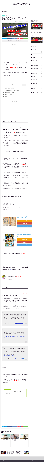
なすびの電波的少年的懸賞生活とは (12, 90)
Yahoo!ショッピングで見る (24, 226)
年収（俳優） (37, 73)
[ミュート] (40, 28)
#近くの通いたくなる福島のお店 (16, 336)
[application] (36, 26)
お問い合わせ (32, 9)
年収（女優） (37, 76)
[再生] (32, 28)
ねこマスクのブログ (22, 4)
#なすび (7, 336)
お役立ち (17, 9)
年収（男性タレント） (37, 89)
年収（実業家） (37, 83)
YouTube (37, 49)
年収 (11, 9)
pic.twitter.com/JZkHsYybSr (9, 355)
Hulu (11, 269)
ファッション (37, 60)
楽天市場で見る (24, 223)
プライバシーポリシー (5, 460)
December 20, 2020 (19, 358)
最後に (6, 96)
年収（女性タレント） (37, 80)
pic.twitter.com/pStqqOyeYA (12, 337)
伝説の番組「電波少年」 (10, 88)
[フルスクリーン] (41, 28)
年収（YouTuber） (37, 68)
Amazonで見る (24, 220)
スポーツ (24, 9)
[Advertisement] (15, 53)
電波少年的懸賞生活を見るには (11, 92)
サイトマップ (5, 11)
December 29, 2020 (19, 340)
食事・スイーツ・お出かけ (37, 93)
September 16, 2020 (19, 323)
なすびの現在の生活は (9, 94)
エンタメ (37, 54)
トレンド (5, 9)
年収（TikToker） (37, 65)
